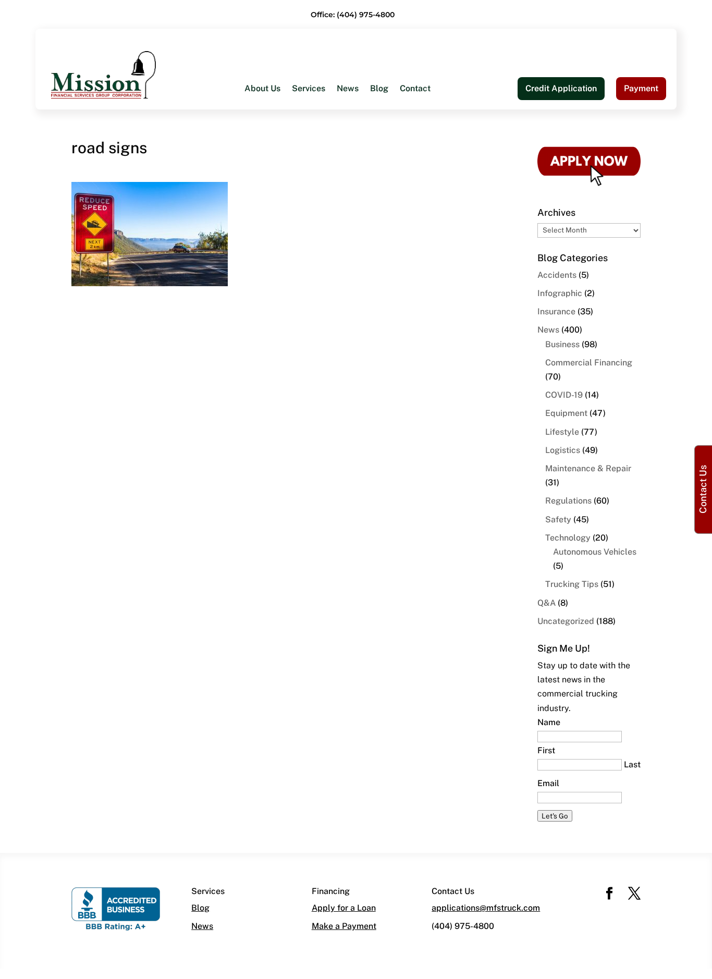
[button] (609, 894)
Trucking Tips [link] (571, 584)
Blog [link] (379, 89)
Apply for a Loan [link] (344, 908)
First (546, 750)
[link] (103, 74)
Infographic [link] (559, 293)
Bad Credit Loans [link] (277, 199)
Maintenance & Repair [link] (588, 468)
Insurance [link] (556, 311)
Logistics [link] (562, 450)
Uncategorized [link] (565, 621)
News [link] (348, 89)
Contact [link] (415, 89)
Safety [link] (558, 519)
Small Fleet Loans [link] (425, 158)
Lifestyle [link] (562, 432)
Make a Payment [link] (344, 926)
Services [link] (308, 89)
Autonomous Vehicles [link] (594, 552)
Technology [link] (568, 538)
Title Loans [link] (265, 220)
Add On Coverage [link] (424, 199)
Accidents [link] (556, 275)
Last (632, 764)
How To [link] (259, 158)
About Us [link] (262, 89)
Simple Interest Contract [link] (437, 178)
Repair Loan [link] (267, 241)
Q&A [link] (546, 603)
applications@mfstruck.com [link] (486, 908)
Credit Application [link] (561, 88)
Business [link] (562, 344)
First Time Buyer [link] (276, 178)
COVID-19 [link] (564, 395)
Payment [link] (641, 88)
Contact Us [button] (702, 490)
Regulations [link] (568, 501)
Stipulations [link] (413, 220)
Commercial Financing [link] (588, 363)
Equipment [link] (566, 413)
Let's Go (555, 816)
